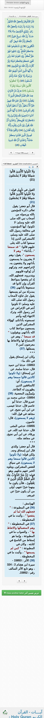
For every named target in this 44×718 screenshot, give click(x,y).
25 (17, 145)
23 (20, 110)
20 (22, 80)
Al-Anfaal (29, 16)
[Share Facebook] (32, 166)
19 (9, 65)
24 (20, 130)
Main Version (14, 7)
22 (24, 100)
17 (9, 36)
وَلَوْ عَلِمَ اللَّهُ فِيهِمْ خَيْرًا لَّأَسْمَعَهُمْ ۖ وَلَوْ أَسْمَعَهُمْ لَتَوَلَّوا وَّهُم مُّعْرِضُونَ (21, 105)
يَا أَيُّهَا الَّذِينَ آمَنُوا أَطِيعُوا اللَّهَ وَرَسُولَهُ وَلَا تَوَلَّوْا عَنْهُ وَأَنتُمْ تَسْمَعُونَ (20, 75)
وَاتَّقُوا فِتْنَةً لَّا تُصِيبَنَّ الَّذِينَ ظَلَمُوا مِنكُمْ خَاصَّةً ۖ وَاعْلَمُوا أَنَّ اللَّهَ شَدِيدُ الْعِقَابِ (20, 138)
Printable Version (18, 2)
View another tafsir (22, 592)
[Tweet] (29, 166)
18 (24, 46)
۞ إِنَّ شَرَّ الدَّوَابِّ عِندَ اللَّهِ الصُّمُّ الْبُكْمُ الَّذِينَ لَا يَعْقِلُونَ (21, 95)
